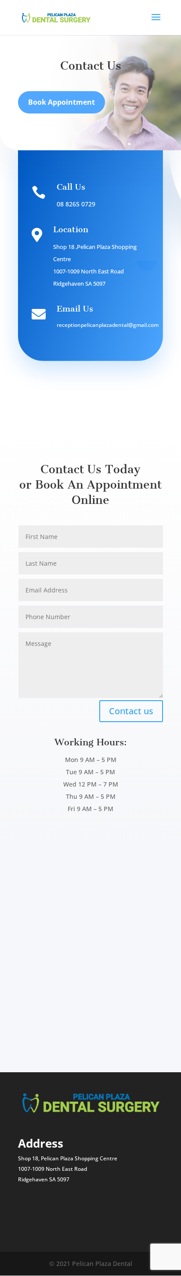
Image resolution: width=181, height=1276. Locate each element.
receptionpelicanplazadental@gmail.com (108, 325)
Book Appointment (61, 102)
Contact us (131, 711)
